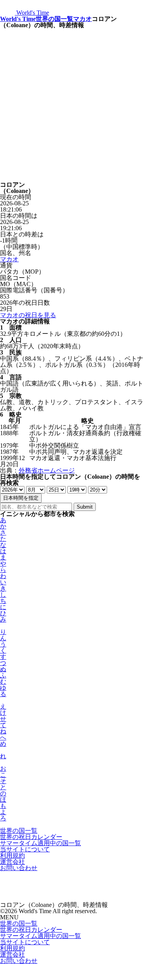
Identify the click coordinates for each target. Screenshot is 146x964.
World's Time (18, 19)
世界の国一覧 (54, 19)
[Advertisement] (73, 105)
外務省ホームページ (47, 470)
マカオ (82, 19)
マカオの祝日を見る (28, 315)
